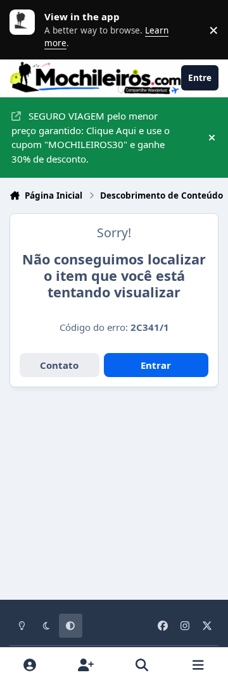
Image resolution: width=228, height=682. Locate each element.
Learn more (25, 29)
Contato (59, 365)
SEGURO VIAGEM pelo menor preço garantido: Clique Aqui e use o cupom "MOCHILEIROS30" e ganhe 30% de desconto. (90, 137)
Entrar (156, 365)
